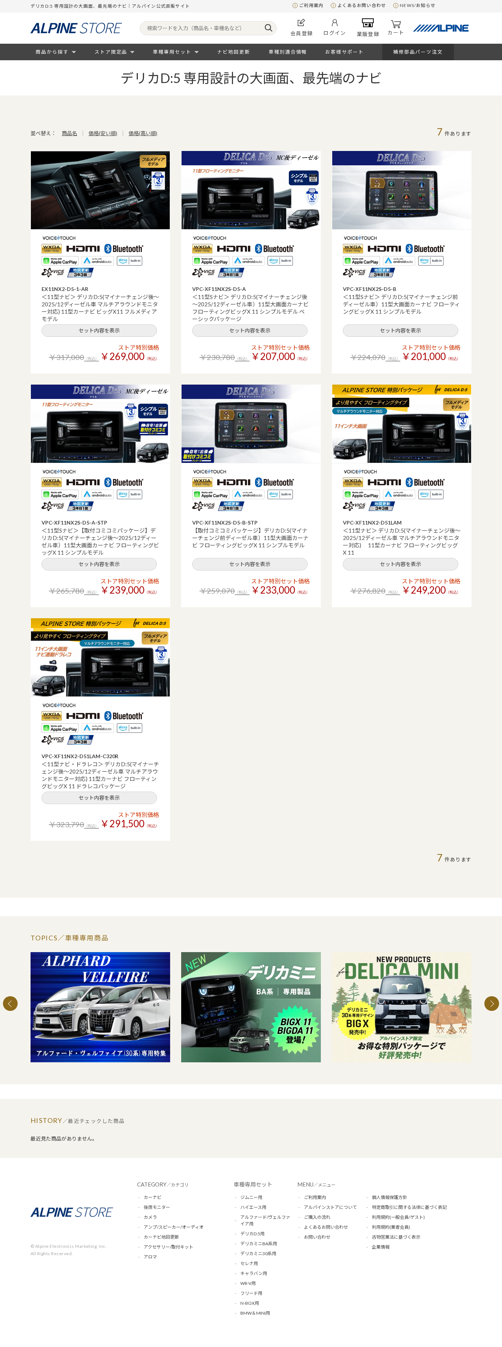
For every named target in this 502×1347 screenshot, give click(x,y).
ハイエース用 (253, 1207)
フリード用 (251, 1293)
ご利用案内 (311, 5)
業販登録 (368, 34)
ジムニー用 (251, 1197)
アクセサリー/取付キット (168, 1247)
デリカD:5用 (252, 1233)
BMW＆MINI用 (255, 1313)
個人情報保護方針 (389, 1197)
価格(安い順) (103, 133)
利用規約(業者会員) (391, 1227)
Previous (10, 1003)
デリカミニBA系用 (258, 1243)
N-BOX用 (249, 1303)
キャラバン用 (253, 1273)
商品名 (69, 133)
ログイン (334, 33)
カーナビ (152, 1197)
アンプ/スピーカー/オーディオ (174, 1227)
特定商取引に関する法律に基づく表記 (409, 1207)
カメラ (150, 1217)
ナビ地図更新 (233, 52)
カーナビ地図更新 (161, 1237)
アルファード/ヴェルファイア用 (265, 1220)
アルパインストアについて (330, 1207)
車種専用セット (172, 52)
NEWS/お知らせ (417, 5)
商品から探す (52, 52)
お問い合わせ (317, 1237)
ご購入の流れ (317, 1217)
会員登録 (301, 33)
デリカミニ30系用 (258, 1253)
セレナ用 (249, 1263)
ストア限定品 (111, 52)
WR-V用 (248, 1283)
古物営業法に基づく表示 (396, 1237)
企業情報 (381, 1247)
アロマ (150, 1257)
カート (395, 32)
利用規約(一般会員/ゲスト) (398, 1217)
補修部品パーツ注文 (418, 52)
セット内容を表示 (99, 330)
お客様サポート (344, 52)
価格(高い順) (143, 133)
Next (491, 1003)
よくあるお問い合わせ (361, 5)
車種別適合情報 (288, 52)
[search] (268, 28)
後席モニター (157, 1207)
